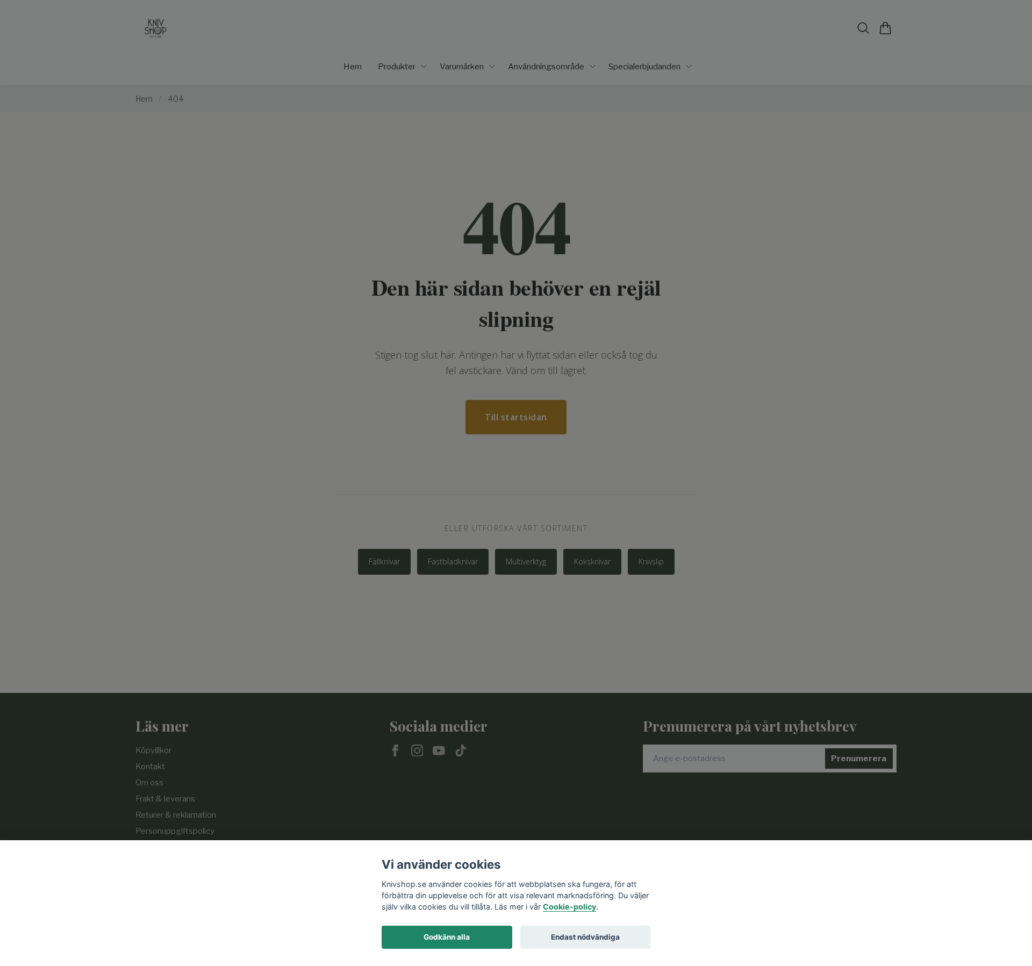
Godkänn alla (447, 937)
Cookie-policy (569, 906)
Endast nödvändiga (585, 937)
